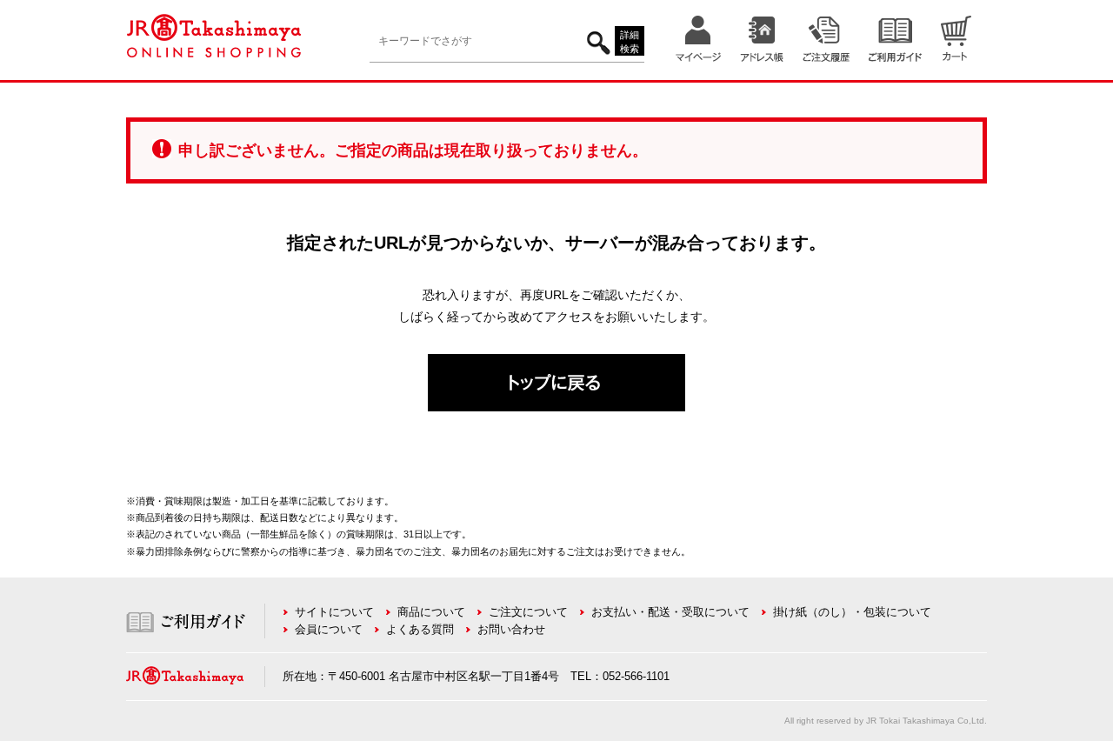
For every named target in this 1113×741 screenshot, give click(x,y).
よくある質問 (420, 629)
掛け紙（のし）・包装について (852, 611)
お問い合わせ (511, 629)
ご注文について (528, 611)
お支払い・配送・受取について (670, 611)
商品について (431, 611)
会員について (329, 629)
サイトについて (334, 611)
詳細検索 (629, 42)
